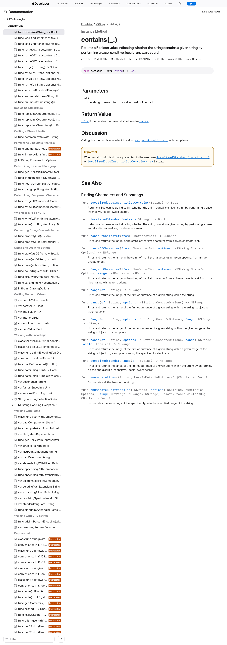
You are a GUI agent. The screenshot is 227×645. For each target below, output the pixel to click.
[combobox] (30, 639)
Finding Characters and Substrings (112, 195)
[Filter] (30, 639)
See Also (91, 183)
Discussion (94, 133)
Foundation (87, 24)
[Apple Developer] (41, 3)
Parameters (94, 91)
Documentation (21, 12)
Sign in (191, 3)
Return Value (96, 114)
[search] (29, 639)
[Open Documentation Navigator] (5, 11)
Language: (208, 11)
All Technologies (16, 19)
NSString (100, 24)
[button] (179, 3)
